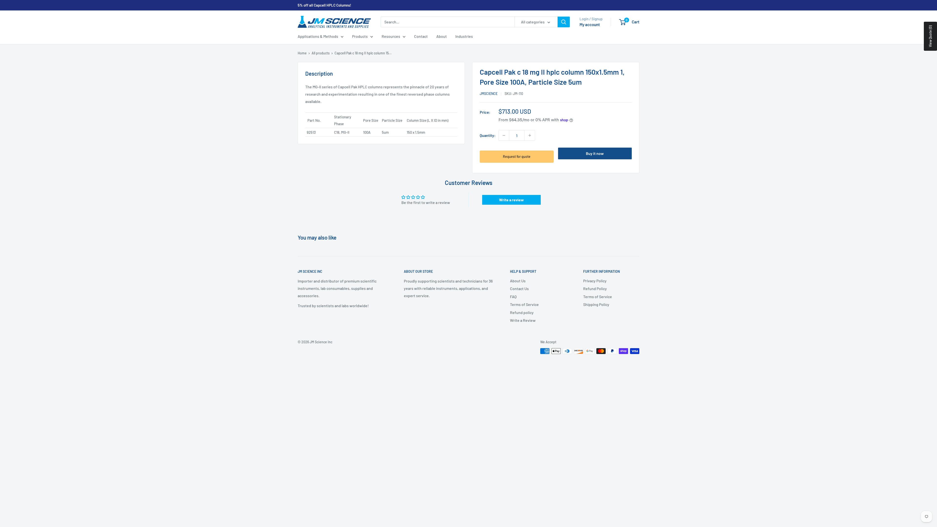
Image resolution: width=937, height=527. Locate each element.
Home (302, 53)
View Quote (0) (930, 36)
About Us (518, 280)
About (441, 36)
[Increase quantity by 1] (530, 135)
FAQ (513, 296)
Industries (464, 36)
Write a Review (523, 320)
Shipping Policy (596, 304)
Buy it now (595, 153)
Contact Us (519, 288)
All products (321, 53)
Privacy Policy (595, 280)
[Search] (564, 22)
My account (590, 24)
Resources (391, 36)
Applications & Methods (318, 36)
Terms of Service (524, 304)
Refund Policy (595, 288)
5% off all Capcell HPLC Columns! (324, 5)
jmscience (489, 93)
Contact (421, 36)
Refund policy (522, 312)
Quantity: (488, 135)
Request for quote (516, 156)
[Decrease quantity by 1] (504, 135)
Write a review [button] (511, 199)
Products (360, 36)
